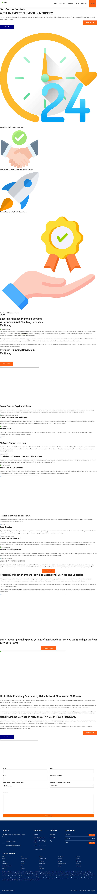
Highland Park (42, 859)
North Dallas (42, 863)
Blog (77, 3)
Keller (22, 866)
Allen (22, 856)
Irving (40, 866)
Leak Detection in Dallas (40, 846)
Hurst (59, 866)
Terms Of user (73, 890)
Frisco (78, 856)
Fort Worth (60, 856)
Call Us (7, 26)
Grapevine (41, 868)
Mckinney (60, 859)
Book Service (90, 22)
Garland (60, 861)
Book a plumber (48, 648)
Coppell (41, 856)
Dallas (3, 856)
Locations (62, 3)
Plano (3, 859)
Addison (78, 863)
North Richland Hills (7, 866)
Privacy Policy (82, 890)
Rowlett (22, 863)
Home (55, 3)
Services (70, 3)
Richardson (5, 863)
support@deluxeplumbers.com (13, 845)
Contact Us (84, 3)
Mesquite (78, 866)
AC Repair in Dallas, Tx (39, 849)
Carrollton (78, 861)
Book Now (92, 3)
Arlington (23, 868)
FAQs (88, 890)
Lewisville (23, 861)
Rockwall (41, 861)
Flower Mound (24, 859)
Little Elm (4, 868)
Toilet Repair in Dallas (39, 838)
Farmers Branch (62, 863)
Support (93, 890)
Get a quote (6, 364)
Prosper (78, 859)
